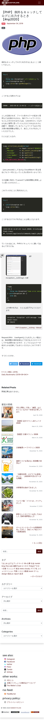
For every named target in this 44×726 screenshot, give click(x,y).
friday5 (32, 566)
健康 (15, 566)
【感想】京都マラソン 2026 (27, 434)
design (4, 574)
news (22, 568)
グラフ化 (33, 568)
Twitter (14, 364)
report (16, 574)
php (3, 28)
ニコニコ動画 (23, 571)
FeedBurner (11, 694)
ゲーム (36, 571)
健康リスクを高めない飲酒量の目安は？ (29, 462)
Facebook (25, 364)
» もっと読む (37, 543)
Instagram (11, 659)
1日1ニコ (10, 680)
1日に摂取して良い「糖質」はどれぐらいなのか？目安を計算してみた (29, 409)
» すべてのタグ (36, 576)
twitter (9, 664)
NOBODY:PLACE (15, 708)
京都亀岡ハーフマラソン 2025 (28, 447)
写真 (16, 571)
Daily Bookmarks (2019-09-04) (14, 374)
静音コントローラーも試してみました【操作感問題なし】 (29, 515)
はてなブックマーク (15, 563)
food (19, 566)
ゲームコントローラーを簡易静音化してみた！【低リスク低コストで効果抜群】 (29, 529)
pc (12, 574)
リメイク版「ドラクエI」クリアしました (29, 502)
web (11, 566)
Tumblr (9, 669)
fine (7, 566)
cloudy (27, 568)
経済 (21, 574)
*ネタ (37, 566)
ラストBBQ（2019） (10, 372)
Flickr (9, 667)
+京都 (4, 568)
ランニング (11, 568)
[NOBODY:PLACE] (11, 2)
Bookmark (37, 364)
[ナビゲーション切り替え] (39, 3)
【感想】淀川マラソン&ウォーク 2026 (28, 422)
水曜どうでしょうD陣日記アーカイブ (21, 683)
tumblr (37, 563)
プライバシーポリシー (15, 702)
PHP (3, 23)
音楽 (9, 574)
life (25, 563)
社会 (32, 563)
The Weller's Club (14, 685)
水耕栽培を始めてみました (26, 487)
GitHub (10, 672)
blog (3, 566)
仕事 (28, 563)
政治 (17, 568)
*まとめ (5, 563)
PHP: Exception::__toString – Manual (28, 327)
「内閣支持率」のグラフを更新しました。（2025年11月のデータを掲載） (29, 476)
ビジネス (25, 566)
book (31, 571)
